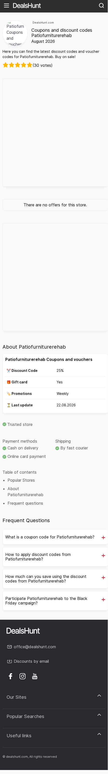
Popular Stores (21, 480)
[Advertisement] (54, 132)
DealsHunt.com (43, 22)
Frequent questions (25, 503)
